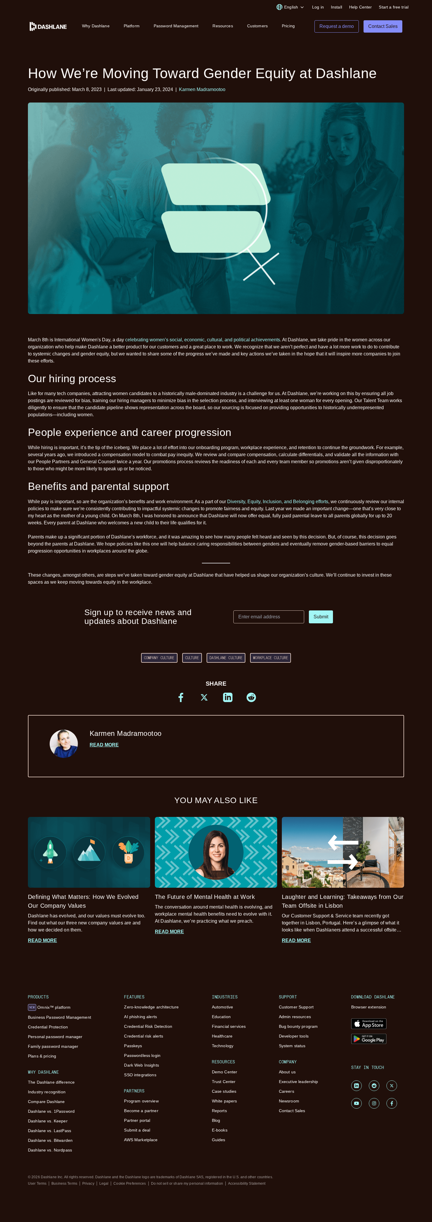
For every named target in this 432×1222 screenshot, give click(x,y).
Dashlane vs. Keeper (48, 1121)
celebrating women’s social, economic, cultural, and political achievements (202, 339)
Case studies (224, 1091)
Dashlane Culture (226, 658)
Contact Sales (292, 1110)
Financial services (229, 1026)
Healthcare (222, 1036)
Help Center (360, 7)
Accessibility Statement (247, 1183)
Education (221, 1016)
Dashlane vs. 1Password (51, 1111)
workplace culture (270, 658)
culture (192, 658)
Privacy (88, 1183)
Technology (222, 1045)
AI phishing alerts (140, 1016)
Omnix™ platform (50, 1007)
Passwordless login (142, 1055)
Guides (218, 1139)
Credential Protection (48, 1027)
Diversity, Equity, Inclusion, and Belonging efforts (277, 501)
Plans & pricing (42, 1056)
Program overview (141, 1101)
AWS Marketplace (141, 1139)
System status (292, 1045)
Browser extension (368, 1007)
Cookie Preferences (129, 1183)
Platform (132, 26)
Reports (219, 1110)
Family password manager (53, 1046)
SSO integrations (140, 1074)
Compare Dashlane (46, 1101)
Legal (104, 1183)
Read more (104, 744)
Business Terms (64, 1183)
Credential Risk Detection (148, 1026)
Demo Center (224, 1072)
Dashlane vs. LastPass (49, 1130)
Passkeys (133, 1045)
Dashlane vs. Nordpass (50, 1150)
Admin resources (295, 1016)
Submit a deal (137, 1130)
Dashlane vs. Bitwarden (50, 1140)
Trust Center (224, 1081)
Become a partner (141, 1110)
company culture (159, 658)
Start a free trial (393, 7)
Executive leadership (298, 1081)
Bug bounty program (298, 1026)
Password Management (176, 26)
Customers (257, 26)
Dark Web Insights (141, 1065)
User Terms (37, 1183)
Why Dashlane (96, 26)
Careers (286, 1091)
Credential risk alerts (143, 1036)
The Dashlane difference (51, 1082)
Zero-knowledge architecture (151, 1007)
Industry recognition (47, 1092)
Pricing (288, 26)
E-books (219, 1130)
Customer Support (296, 1007)
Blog (216, 1120)
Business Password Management (59, 1017)
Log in (318, 7)
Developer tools (294, 1036)
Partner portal (137, 1120)
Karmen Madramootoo (202, 89)
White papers (224, 1101)
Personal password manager (55, 1036)
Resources (222, 26)
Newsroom (289, 1101)
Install (336, 7)
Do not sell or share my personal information (187, 1183)
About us (287, 1072)
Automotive (222, 1007)
